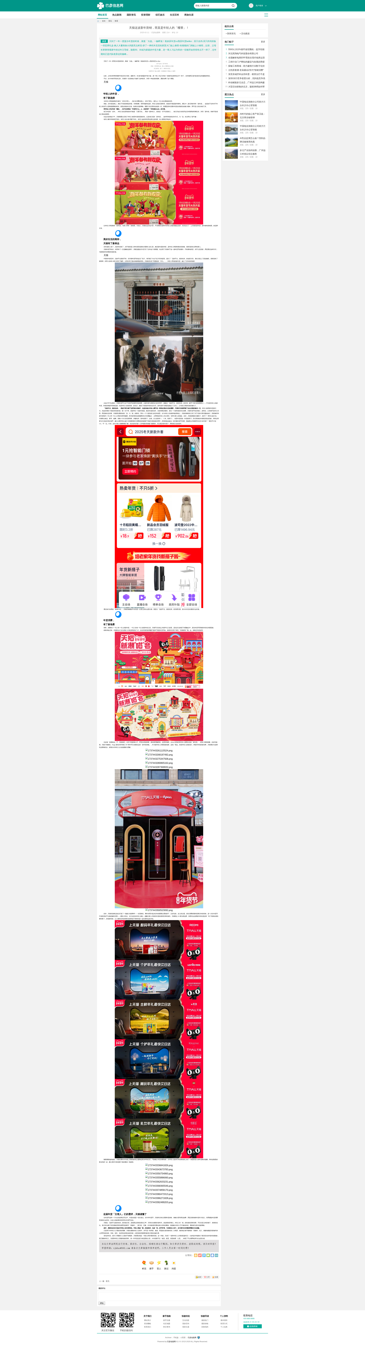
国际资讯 (131, 15)
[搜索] (234, 6)
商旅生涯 (188, 15)
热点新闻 (116, 15)
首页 (98, 21)
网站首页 (102, 15)
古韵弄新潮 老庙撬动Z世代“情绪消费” (246, 70)
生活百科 (174, 15)
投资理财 (145, 15)
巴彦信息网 (114, 5)
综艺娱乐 (160, 15)
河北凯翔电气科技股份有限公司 (243, 53)
